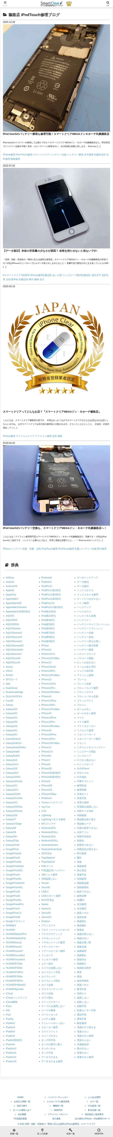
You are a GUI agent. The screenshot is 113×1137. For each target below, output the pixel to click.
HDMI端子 (11, 925)
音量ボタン (83, 1053)
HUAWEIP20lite (14, 968)
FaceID (9, 700)
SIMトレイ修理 (49, 874)
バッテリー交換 (58, 154)
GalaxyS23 (11, 802)
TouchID (45, 887)
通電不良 (81, 1019)
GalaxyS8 (11, 828)
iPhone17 (46, 747)
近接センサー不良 (86, 1010)
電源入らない (84, 1040)
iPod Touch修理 (24, 154)
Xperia (44, 904)
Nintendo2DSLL (49, 832)
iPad (8, 1014)
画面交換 (81, 946)
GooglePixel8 (13, 917)
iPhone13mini (48, 683)
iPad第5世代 (48, 624)
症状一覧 (71, 1131)
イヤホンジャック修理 (53, 942)
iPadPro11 (46, 586)
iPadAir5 (10, 1036)
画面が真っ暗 (84, 942)
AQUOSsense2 (14, 632)
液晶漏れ (81, 925)
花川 (41, 279)
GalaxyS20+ (12, 773)
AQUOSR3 (11, 620)
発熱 (79, 976)
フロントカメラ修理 (87, 688)
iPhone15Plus (48, 717)
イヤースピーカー (50, 946)
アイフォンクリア (25, 436)
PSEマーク (47, 866)
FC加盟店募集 (20, 1118)
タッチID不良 (48, 1040)
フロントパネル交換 (87, 696)
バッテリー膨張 (75, 154)
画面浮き (81, 959)
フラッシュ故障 (85, 675)
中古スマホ (83, 773)
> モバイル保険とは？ (20, 1110)
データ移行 (83, 586)
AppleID (10, 590)
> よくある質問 (92, 1097)
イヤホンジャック (50, 938)
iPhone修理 (9, 154)
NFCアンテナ (48, 823)
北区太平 (96, 275)
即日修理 (101, 549)
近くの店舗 (42, 1131)
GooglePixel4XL (14, 887)
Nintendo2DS (48, 828)
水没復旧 (81, 908)
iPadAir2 (10, 1023)
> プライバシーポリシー (56, 1114)
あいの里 (58, 275)
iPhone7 (45, 760)
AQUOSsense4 (14, 641)
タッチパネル (48, 1048)
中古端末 (81, 777)
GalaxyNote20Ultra (16, 747)
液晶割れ (81, 921)
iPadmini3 (11, 1053)
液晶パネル (83, 913)
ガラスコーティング (52, 989)
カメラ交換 (47, 985)
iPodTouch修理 (50, 549)
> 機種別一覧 (56, 1106)
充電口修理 (83, 802)
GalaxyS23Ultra (14, 806)
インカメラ (47, 955)
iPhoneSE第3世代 (50, 777)
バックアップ (84, 607)
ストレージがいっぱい (53, 1023)
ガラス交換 (47, 993)
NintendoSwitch (49, 845)
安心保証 (81, 870)
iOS (8, 1010)
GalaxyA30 (11, 722)
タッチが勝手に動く (52, 1044)
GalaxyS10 (11, 760)
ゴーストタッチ (49, 1014)
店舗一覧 (14, 1131)
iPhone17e (47, 751)
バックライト (84, 620)
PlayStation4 (48, 857)
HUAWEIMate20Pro (16, 934)
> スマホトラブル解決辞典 (56, 1101)
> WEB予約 (57, 1110)
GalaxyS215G (13, 794)
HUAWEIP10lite (14, 963)
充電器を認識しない (87, 806)
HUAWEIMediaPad (16, 938)
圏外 (79, 857)
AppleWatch (12, 599)
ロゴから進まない (86, 760)
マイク (80, 717)
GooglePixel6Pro (15, 904)
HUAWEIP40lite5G (16, 985)
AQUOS (10, 616)
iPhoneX (45, 781)
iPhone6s (46, 756)
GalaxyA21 (11, 713)
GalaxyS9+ (11, 836)
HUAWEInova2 (14, 942)
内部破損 (81, 815)
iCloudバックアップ (16, 997)
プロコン (81, 705)
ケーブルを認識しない (53, 1006)
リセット (81, 743)
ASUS (9, 671)
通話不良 (81, 1014)
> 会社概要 (20, 1114)
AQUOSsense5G (15, 645)
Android (10, 582)
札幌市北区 (100, 154)
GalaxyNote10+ (14, 743)
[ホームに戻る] (56, 1090)
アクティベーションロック (55, 930)
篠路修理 (15, 159)
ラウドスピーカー (86, 726)
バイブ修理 (83, 603)
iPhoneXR (46, 785)
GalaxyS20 (11, 768)
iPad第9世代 (48, 641)
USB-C (45, 891)
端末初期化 (83, 980)
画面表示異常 (84, 968)
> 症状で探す (20, 1106)
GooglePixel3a (13, 862)
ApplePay (11, 594)
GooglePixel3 (13, 857)
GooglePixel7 (13, 908)
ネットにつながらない (88, 599)
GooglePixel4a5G (15, 883)
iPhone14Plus (48, 700)
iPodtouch (46, 798)
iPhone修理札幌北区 (41, 275)
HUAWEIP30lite (14, 976)
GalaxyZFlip (12, 840)
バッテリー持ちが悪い (88, 641)
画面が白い (83, 938)
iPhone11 (46, 649)
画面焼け (81, 963)
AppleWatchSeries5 (16, 607)
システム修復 (48, 1019)
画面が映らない (85, 934)
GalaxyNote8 (12, 751)
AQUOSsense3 (14, 637)
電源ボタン (83, 1031)
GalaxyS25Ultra (14, 811)
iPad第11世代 (48, 616)
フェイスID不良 (85, 671)
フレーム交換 (84, 683)
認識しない (83, 997)
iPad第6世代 (48, 628)
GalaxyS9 (11, 832)
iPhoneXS (46, 790)
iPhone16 (46, 730)
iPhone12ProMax (50, 675)
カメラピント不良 (50, 972)
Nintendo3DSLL (49, 840)
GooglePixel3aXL (15, 866)
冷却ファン (83, 832)
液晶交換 (81, 917)
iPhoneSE (46, 768)
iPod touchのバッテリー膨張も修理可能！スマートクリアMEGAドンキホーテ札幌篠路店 (56, 133)
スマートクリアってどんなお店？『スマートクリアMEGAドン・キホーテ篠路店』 (52, 411)
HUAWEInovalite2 (15, 955)
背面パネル (83, 985)
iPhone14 (46, 696)
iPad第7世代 (48, 632)
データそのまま (49, 1057)
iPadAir (10, 1019)
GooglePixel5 (13, 891)
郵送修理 (81, 1023)
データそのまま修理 (52, 1061)
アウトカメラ (48, 925)
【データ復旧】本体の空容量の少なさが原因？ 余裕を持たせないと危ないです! (50, 250)
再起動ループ (84, 823)
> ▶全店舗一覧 (92, 1110)
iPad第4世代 (48, 620)
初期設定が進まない (87, 849)
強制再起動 (83, 883)
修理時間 (81, 790)
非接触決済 (83, 1044)
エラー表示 (47, 963)
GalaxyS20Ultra (14, 781)
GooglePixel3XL (14, 870)
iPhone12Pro (48, 671)
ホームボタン (84, 709)
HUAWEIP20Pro (14, 972)
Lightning (46, 815)
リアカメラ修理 (85, 730)
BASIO (9, 675)
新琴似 (15, 279)
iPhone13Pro (48, 688)
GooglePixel (12, 849)
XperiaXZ (46, 917)
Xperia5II (46, 913)
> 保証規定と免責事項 (92, 1114)
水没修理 (81, 904)
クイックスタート (50, 1002)
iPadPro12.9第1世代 (52, 607)
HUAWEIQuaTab (14, 989)
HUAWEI (10, 930)
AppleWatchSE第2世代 (18, 611)
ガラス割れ (47, 997)
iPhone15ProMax (50, 726)
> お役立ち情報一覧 (20, 1101)
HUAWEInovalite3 (15, 959)
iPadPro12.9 (47, 603)
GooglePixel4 (13, 874)
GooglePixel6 (13, 896)
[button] (104, 659)
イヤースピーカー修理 (53, 951)
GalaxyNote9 (12, 756)
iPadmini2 (11, 1048)
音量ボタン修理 (85, 1057)
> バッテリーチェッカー (56, 1097)
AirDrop (10, 577)
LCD (43, 811)
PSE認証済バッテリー (53, 870)
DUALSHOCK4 (14, 696)
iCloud (9, 993)
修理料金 (81, 785)
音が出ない (83, 1048)
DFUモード (12, 679)
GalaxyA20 (11, 709)
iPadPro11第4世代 (51, 599)
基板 (79, 862)
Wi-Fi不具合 (47, 900)
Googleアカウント (15, 921)
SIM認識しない (49, 879)
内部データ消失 (85, 811)
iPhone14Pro (48, 705)
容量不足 (81, 874)
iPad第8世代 (48, 637)
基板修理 (81, 866)
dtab (8, 683)
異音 (79, 972)
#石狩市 (25, 275)
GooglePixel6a (13, 900)
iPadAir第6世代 (14, 1040)
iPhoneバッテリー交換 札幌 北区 (22, 549)
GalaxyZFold (12, 845)
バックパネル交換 (86, 616)
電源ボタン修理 (85, 1036)
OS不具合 (46, 853)
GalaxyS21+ (12, 790)
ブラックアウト (85, 700)
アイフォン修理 (43, 436)
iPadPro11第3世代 (51, 594)
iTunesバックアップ (52, 802)
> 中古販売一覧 (92, 1106)
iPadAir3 (10, 1027)
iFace (9, 1006)
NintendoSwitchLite (51, 849)
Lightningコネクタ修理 (53, 819)
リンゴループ (84, 756)
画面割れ (81, 955)
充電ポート (83, 794)
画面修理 (81, 951)
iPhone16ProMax (50, 743)
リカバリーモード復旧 (88, 739)
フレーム (81, 679)
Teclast (45, 883)
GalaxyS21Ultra (14, 798)
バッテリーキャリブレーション (93, 624)
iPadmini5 (11, 1061)
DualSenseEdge (14, 692)
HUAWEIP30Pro (14, 980)
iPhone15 (46, 713)
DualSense (12, 688)
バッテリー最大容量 (87, 645)
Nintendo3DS (48, 836)
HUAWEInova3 (14, 946)
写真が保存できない (87, 828)
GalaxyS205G (13, 777)
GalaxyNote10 (13, 739)
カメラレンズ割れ (50, 980)
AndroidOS (11, 586)
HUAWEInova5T (14, 951)
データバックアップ (87, 577)
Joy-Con (45, 806)
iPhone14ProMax (50, 709)
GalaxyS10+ (12, 764)
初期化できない (85, 845)
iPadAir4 (10, 1031)
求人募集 (56, 1118)
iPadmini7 (46, 582)
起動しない (83, 1002)
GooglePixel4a (13, 879)
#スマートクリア (12, 275)
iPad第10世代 (48, 611)
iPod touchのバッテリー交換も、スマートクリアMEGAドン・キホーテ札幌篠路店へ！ (55, 528)
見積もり (81, 993)
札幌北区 (24, 279)
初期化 (80, 840)
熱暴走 (80, 930)
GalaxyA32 (11, 726)
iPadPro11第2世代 (51, 590)
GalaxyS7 (11, 819)
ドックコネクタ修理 (87, 594)
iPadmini (10, 1044)
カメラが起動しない (52, 968)
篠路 (36, 279)
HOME (20, 1097)
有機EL (81, 900)
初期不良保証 (84, 836)
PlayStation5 (48, 862)
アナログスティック (52, 934)
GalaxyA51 (11, 734)
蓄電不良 (81, 989)
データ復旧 (83, 582)
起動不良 (81, 1006)
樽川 (31, 279)
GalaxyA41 (11, 730)
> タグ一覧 (92, 1101)
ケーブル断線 (48, 1010)
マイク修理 (83, 722)
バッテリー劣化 (85, 637)
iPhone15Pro (48, 722)
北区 (55, 436)
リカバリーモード (86, 734)
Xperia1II (46, 908)
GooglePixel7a (13, 913)
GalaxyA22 (11, 717)
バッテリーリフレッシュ (90, 628)
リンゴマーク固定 (86, 751)
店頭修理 (81, 879)
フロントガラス (85, 692)
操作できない (84, 891)
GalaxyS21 (11, 785)
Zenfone (45, 921)
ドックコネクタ (85, 590)
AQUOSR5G (12, 624)
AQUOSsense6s (14, 649)
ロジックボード (85, 764)
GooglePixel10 (13, 853)
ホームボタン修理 (86, 713)
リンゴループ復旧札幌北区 (77, 275)
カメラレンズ (48, 976)
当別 (8, 279)
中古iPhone (83, 768)
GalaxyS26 (11, 815)
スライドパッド (49, 1031)
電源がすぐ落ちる (86, 1027)
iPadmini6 (46, 577)
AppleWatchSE (14, 603)
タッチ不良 (47, 1053)
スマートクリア (41, 154)
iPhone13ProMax (50, 692)
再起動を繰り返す (86, 819)
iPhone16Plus (48, 734)
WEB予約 (99, 1131)
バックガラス (84, 611)
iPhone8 (45, 764)
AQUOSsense (13, 628)
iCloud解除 (11, 1002)
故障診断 (81, 896)
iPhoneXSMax (48, 794)
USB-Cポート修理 (51, 896)
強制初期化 (83, 887)
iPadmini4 (11, 1057)
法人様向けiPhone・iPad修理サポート (92, 1118)
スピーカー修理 (49, 1027)
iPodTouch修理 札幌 (69, 549)
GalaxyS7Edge (14, 823)
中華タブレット (85, 781)
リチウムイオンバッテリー (91, 747)
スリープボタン (49, 1036)
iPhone (45, 645)
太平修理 (89, 154)
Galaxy (9, 705)
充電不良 (81, 798)
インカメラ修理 (49, 959)
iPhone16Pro (48, 739)
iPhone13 (46, 679)
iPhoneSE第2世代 (50, 773)
